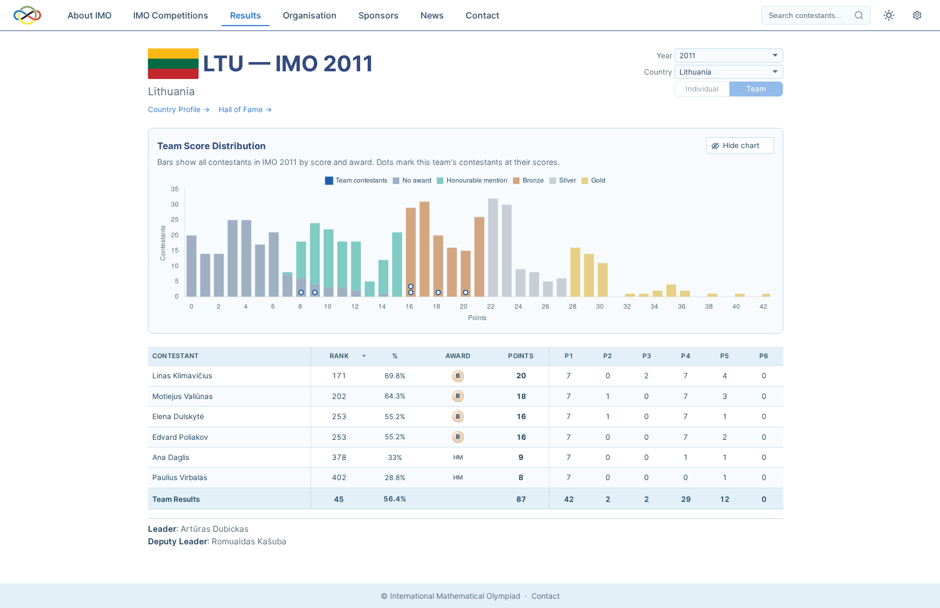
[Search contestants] (859, 15)
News (432, 15)
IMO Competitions (170, 15)
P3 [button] (646, 356)
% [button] (395, 356)
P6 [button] (763, 356)
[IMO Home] (27, 15)
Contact (482, 15)
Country (658, 71)
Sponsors (378, 15)
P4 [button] (685, 356)
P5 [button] (724, 356)
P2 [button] (607, 356)
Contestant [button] (175, 356)
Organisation (310, 15)
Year (664, 55)
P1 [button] (569, 356)
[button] (339, 356)
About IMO (89, 15)
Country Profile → (179, 109)
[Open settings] (917, 15)
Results (245, 15)
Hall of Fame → (245, 109)
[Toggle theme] (889, 15)
